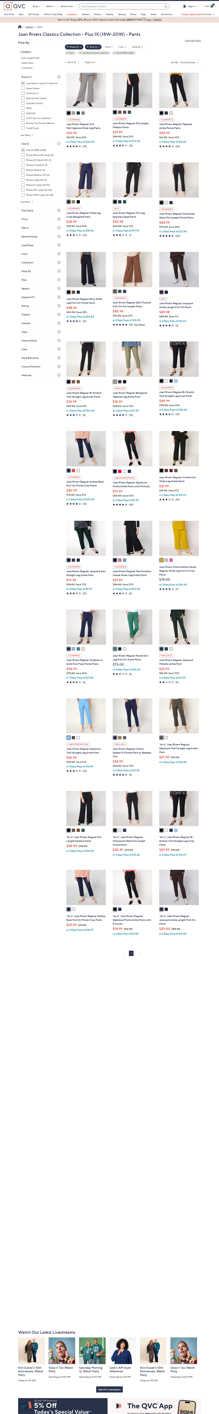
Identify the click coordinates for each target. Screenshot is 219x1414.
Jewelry (122, 14)
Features (26, 375)
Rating (25, 305)
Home (153, 14)
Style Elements (30, 357)
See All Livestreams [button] (109, 1389)
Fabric (25, 227)
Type (24, 331)
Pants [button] (71, 53)
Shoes (133, 14)
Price (24, 219)
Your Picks (9, 14)
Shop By (26, 271)
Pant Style (27, 210)
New (21, 14)
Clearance (72, 14)
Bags (143, 14)
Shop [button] (35, 6)
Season (25, 288)
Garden (85, 14)
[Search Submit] (166, 6)
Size (25, 143)
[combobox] (121, 6)
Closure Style (29, 340)
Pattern (25, 314)
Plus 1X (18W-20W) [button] (125, 53)
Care (24, 349)
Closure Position (30, 366)
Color (24, 253)
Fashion (98, 14)
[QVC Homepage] (19, 27)
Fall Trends (33, 14)
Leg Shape (27, 245)
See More (26, 135)
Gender (25, 323)
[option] (109, 19)
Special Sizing (29, 236)
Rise (23, 279)
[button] (185, 6)
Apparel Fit (28, 297)
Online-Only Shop (53, 14)
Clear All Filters (193, 40)
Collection (27, 262)
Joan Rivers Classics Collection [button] (95, 53)
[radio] (68, 113)
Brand (26, 77)
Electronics (167, 14)
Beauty (109, 14)
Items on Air (67, 6)
